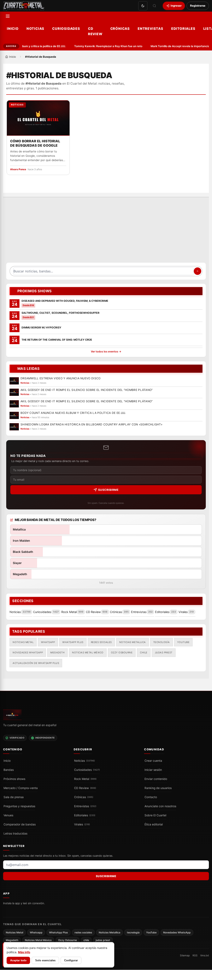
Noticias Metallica (132, 642)
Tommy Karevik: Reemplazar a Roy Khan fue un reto (105, 46)
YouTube (183, 642)
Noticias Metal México (88, 652)
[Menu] (7, 16)
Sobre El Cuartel (155, 815)
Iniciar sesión (153, 769)
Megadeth (57, 652)
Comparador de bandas (20, 824)
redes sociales (101, 642)
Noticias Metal (23, 642)
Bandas (9, 769)
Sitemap (185, 955)
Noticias (35, 28)
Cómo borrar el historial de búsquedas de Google (35, 143)
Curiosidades (66, 28)
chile (143, 652)
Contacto (151, 797)
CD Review (95, 31)
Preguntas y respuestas (19, 806)
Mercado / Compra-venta (21, 788)
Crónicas (120, 28)
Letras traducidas (15, 833)
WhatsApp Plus (72, 642)
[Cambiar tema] (142, 5)
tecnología (161, 642)
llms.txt (204, 955)
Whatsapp (48, 642)
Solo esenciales (45, 960)
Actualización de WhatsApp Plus (36, 662)
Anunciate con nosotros (160, 806)
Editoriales (183, 28)
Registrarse (197, 5)
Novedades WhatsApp (28, 652)
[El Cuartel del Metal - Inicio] (23, 5)
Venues (8, 815)
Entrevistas (150, 28)
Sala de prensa (14, 797)
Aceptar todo (18, 960)
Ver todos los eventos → (106, 351)
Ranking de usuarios (158, 788)
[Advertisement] (106, 232)
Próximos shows (14, 779)
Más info (24, 952)
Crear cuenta (153, 760)
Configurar (71, 960)
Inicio (13, 28)
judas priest (163, 652)
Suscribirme (108, 489)
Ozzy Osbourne (122, 652)
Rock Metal (85, 779)
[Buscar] (154, 5)
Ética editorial (154, 824)
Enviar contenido (156, 779)
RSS (195, 955)
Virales (82, 824)
